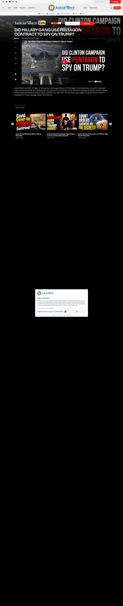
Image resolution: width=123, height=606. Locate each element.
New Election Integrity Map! (61, 2)
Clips (37, 38)
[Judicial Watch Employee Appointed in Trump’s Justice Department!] (62, 121)
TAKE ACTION (51, 13)
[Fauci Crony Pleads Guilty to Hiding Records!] (31, 121)
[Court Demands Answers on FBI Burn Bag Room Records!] (93, 121)
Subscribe (115, 2)
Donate (117, 8)
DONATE (42, 13)
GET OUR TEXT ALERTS (64, 13)
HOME (83, 13)
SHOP (75, 13)
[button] (3, 8)
